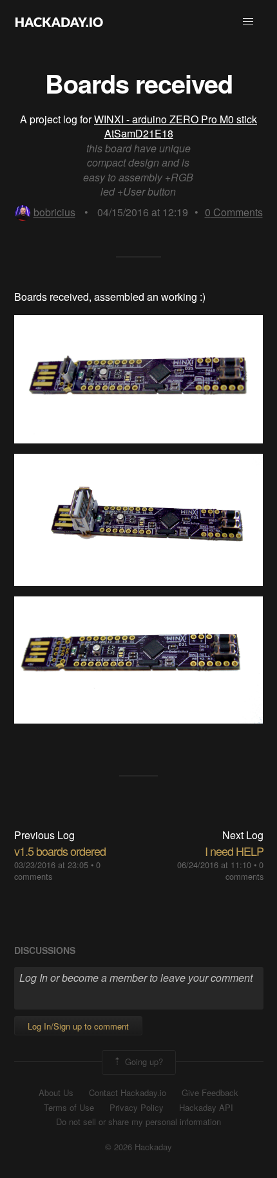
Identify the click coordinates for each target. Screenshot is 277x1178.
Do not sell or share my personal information (138, 1122)
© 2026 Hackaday (138, 1147)
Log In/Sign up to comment (78, 1026)
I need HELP (234, 850)
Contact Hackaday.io (127, 1093)
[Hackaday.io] (59, 22)
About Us (56, 1093)
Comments (234, 212)
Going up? (142, 1061)
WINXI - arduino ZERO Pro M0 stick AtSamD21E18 (175, 126)
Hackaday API (206, 1107)
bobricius (54, 212)
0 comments (244, 870)
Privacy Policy (137, 1107)
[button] (248, 22)
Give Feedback (210, 1093)
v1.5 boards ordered (60, 850)
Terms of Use (69, 1107)
